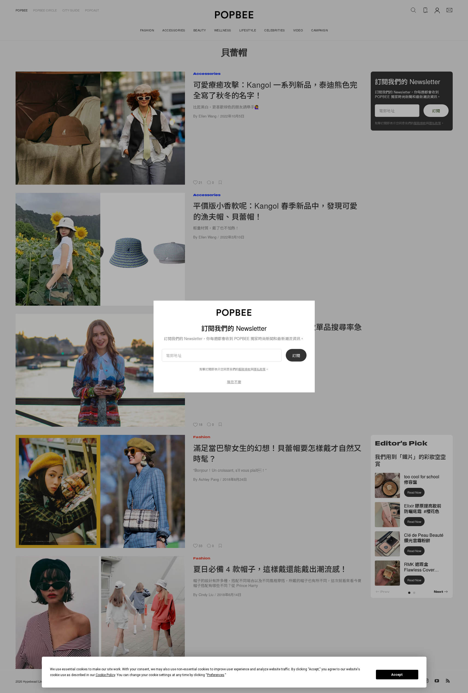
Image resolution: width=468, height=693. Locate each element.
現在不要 (234, 381)
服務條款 (245, 369)
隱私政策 (260, 369)
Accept (397, 675)
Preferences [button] (215, 675)
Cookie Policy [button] (105, 675)
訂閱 (296, 355)
